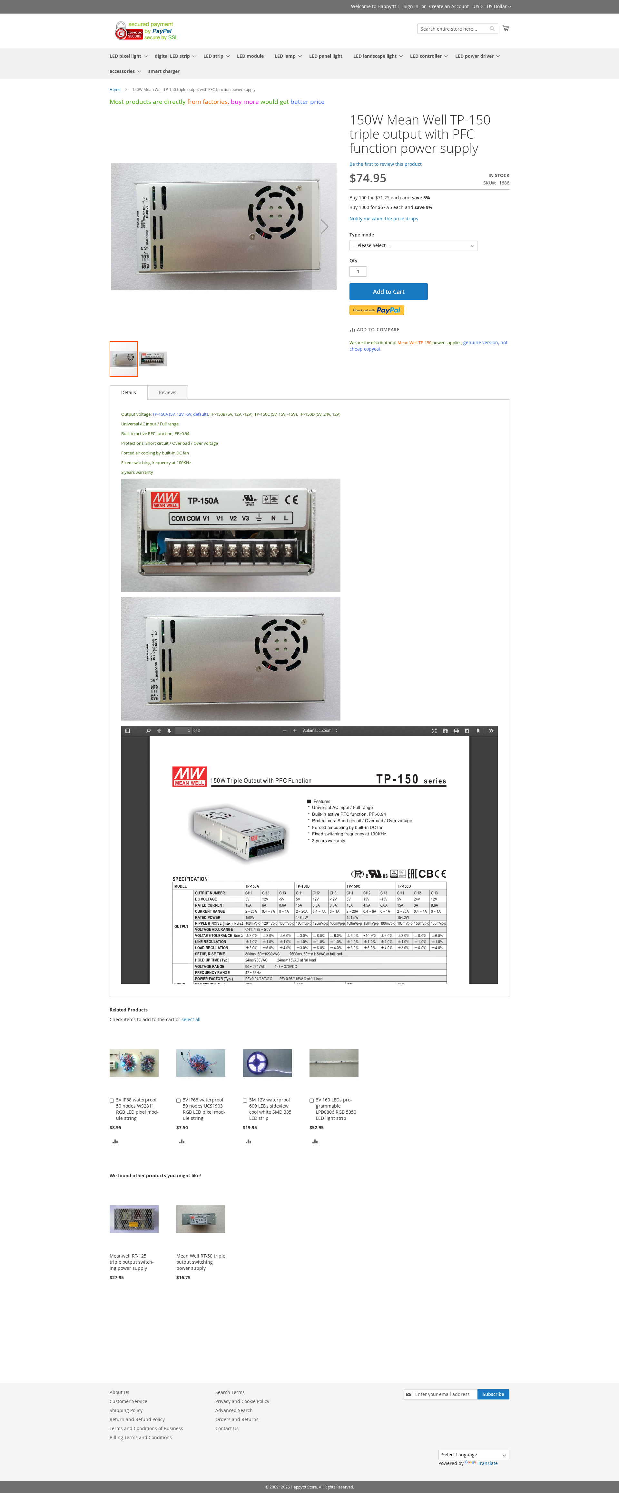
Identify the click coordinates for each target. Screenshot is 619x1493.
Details (128, 392)
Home (115, 89)
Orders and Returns (237, 1419)
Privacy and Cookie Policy (242, 1401)
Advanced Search (234, 1410)
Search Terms (230, 1392)
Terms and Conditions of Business (146, 1428)
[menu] (309, 63)
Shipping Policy (126, 1410)
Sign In (411, 6)
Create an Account (449, 6)
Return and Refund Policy (137, 1419)
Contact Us (227, 1428)
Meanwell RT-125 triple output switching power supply (132, 1262)
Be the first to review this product (385, 164)
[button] (492, 6)
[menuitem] (127, 56)
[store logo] (145, 30)
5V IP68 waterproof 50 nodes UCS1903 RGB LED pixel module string (204, 1109)
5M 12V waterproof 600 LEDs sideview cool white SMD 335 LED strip (270, 1109)
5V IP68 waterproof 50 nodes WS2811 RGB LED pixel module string (137, 1109)
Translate (488, 1463)
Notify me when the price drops (383, 218)
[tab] (129, 392)
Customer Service (128, 1401)
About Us (119, 1392)
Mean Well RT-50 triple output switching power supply (200, 1262)
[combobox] (458, 29)
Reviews (167, 392)
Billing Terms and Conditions (141, 1437)
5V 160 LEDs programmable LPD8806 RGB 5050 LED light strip (336, 1109)
